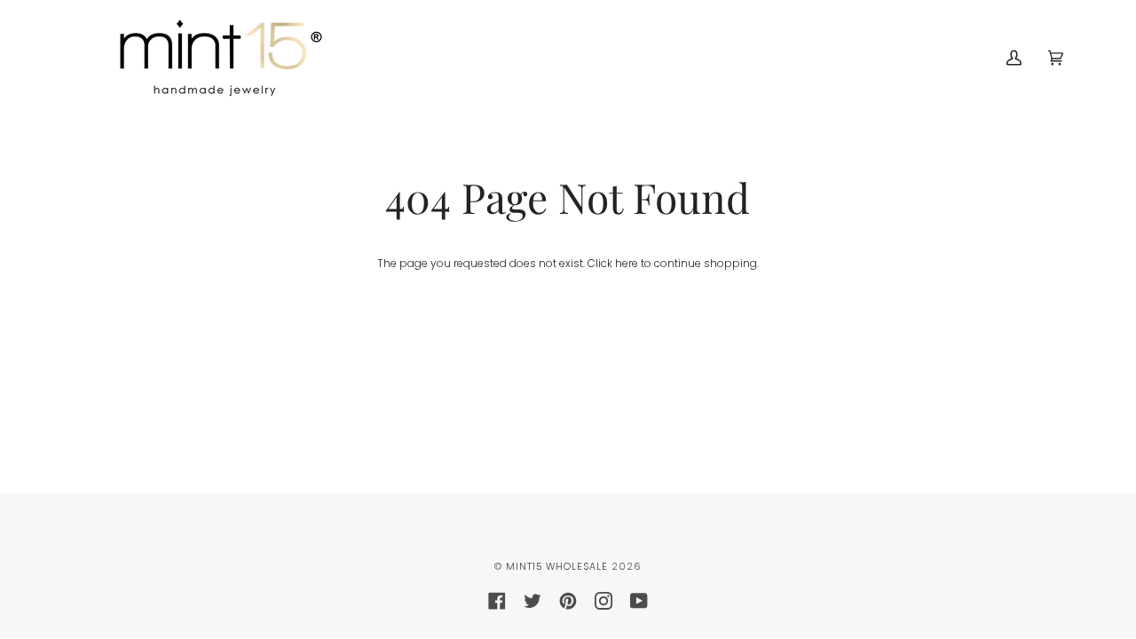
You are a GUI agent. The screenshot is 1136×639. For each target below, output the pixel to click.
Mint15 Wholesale (557, 566)
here (626, 263)
